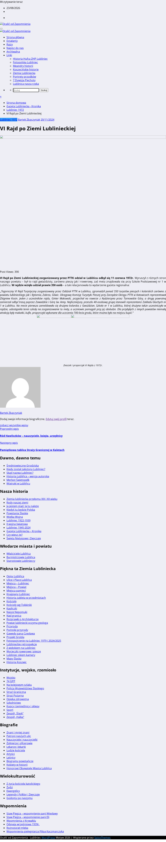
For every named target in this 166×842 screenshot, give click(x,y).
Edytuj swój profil (56, 419)
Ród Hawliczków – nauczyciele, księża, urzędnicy (31, 436)
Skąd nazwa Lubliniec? (19, 473)
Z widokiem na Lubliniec (21, 648)
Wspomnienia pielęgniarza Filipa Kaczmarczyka (35, 831)
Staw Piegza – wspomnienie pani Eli (27, 817)
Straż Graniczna (16, 692)
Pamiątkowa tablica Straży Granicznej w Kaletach (32, 450)
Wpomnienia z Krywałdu (21, 820)
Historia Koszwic (16, 662)
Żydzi (9, 787)
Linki (9, 55)
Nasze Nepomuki (16, 612)
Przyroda (12, 626)
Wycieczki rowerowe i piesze (23, 651)
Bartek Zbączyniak (29, 119)
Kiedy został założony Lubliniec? (25, 469)
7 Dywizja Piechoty (24, 80)
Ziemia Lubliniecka (24, 73)
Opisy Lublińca (15, 576)
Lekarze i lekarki (16, 747)
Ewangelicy (13, 791)
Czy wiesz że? (14, 535)
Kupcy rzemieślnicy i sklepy (22, 706)
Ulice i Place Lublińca (19, 580)
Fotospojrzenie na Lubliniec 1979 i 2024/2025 (33, 640)
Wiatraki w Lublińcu (18, 483)
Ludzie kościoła (15, 750)
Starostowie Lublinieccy (20, 561)
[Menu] (1, 28)
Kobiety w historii (17, 764)
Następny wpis (9, 443)
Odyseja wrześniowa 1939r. (23, 824)
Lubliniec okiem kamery (20, 655)
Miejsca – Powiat (16, 587)
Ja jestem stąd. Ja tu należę (22, 506)
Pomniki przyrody (17, 630)
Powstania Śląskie (17, 513)
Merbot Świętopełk (17, 480)
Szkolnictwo (13, 702)
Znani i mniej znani (17, 732)
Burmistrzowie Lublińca (20, 557)
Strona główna (15, 37)
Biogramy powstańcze (19, 761)
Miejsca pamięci (16, 590)
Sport (9, 710)
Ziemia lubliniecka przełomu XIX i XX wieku (31, 499)
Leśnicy (10, 757)
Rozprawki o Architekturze (22, 619)
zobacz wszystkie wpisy (14, 425)
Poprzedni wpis (9, 429)
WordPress (48, 837)
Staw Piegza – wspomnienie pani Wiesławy (32, 813)
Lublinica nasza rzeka (26, 84)
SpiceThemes (102, 837)
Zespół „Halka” (15, 717)
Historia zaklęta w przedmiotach (26, 598)
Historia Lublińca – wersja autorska (27, 476)
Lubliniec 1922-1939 (18, 520)
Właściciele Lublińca (18, 553)
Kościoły (11, 601)
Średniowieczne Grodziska (22, 465)
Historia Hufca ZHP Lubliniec (30, 59)
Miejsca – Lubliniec (17, 583)
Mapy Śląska (13, 658)
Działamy (12, 41)
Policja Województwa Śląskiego (25, 688)
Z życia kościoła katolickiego (23, 784)
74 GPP (10, 681)
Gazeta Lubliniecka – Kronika (23, 531)
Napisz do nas (15, 48)
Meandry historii (23, 66)
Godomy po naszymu (19, 798)
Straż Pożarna (15, 695)
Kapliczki (11, 608)
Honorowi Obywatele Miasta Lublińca (29, 768)
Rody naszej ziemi (17, 502)
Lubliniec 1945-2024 (18, 527)
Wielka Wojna (14, 517)
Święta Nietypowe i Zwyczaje (23, 538)
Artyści (10, 754)
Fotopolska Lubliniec (25, 62)
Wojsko (10, 677)
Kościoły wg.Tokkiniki (19, 605)
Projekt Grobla (15, 637)
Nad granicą (13, 615)
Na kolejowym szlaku (19, 685)
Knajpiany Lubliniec (18, 594)
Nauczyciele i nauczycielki (21, 739)
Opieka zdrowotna (17, 699)
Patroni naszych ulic (18, 736)
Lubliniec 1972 (8, 119)
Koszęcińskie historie (26, 69)
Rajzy (9, 44)
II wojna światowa (17, 524)
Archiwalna (13, 51)
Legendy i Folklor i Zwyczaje (23, 794)
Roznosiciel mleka (17, 828)
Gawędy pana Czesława (20, 633)
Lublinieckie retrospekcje (21, 644)
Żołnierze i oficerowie (19, 743)
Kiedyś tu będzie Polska (20, 509)
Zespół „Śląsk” (15, 713)
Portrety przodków (24, 76)
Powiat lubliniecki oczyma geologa (27, 623)
